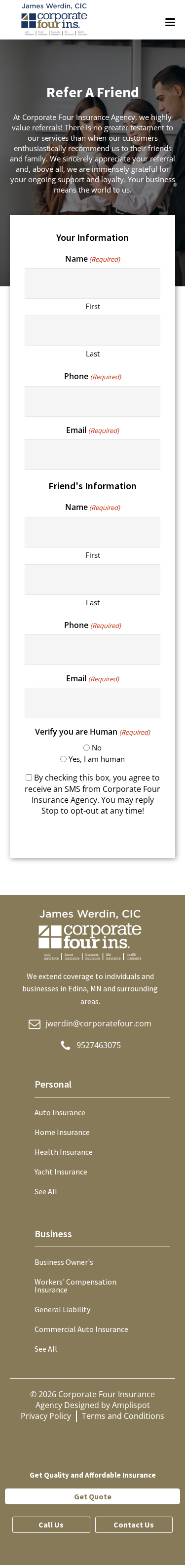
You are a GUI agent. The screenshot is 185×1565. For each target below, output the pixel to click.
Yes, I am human (97, 759)
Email (92, 430)
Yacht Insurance (61, 1171)
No (97, 747)
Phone (92, 376)
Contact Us (133, 1524)
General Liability (62, 1309)
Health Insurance (64, 1152)
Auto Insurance (60, 1112)
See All (46, 1191)
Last (93, 353)
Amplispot (131, 1405)
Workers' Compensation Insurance (75, 1285)
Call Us (51, 1524)
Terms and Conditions (123, 1415)
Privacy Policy (46, 1415)
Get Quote (92, 1496)
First (92, 306)
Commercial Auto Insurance (81, 1329)
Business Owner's (64, 1262)
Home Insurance (62, 1132)
